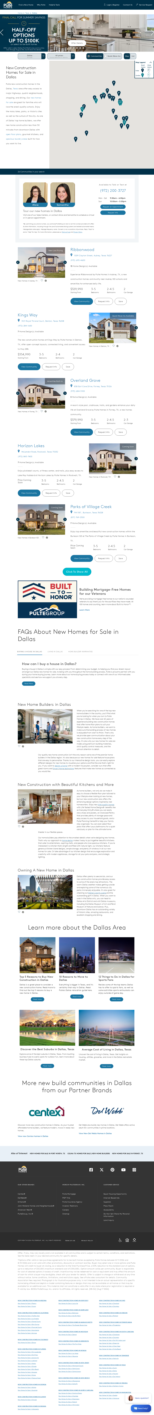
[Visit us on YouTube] (123, 1170)
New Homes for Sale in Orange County (29, 1321)
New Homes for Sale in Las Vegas (68, 1353)
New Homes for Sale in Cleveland (109, 1303)
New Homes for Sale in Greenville (109, 1343)
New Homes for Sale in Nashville (109, 1358)
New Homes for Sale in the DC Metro (69, 1316)
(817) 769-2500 (78, 517)
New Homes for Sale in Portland (108, 1316)
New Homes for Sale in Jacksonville (28, 1358)
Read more (37, 999)
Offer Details (77, 43)
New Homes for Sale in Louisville (68, 1303)
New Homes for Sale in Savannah (27, 1390)
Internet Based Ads (112, 1198)
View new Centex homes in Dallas (33, 1136)
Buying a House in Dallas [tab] (29, 652)
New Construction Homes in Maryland (73, 1310)
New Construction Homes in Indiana (32, 1406)
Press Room (108, 1206)
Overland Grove (86, 380)
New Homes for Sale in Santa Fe (67, 1384)
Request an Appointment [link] (113, 207)
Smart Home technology (63, 768)
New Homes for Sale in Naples (27, 1363)
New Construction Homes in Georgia (32, 1384)
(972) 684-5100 (78, 391)
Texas (27, 13)
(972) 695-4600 (78, 260)
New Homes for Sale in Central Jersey (69, 1371)
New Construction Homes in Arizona (32, 1300)
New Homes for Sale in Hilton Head (109, 1346)
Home (20, 13)
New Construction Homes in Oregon (113, 1313)
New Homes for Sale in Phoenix (27, 1303)
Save (121, 301)
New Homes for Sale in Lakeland (27, 1360)
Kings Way (28, 314)
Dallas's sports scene (97, 893)
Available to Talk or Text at (113, 185)
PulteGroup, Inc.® (25, 1214)
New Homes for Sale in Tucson (27, 1306)
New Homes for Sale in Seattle (108, 1395)
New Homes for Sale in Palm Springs (28, 1324)
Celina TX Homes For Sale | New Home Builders (88, 1153)
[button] (26, 5)
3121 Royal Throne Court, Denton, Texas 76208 (43, 321)
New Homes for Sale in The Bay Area (29, 1316)
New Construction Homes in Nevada (72, 1350)
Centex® (21, 1194)
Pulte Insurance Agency (72, 1202)
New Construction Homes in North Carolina (75, 1390)
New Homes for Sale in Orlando (27, 1366)
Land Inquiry (109, 1220)
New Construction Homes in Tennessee (114, 1355)
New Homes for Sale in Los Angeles (28, 1318)
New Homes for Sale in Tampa (27, 1375)
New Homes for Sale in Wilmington (68, 1405)
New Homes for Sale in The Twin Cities (69, 1344)
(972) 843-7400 (25, 456)
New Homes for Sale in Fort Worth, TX (47, 1153)
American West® (25, 1210)
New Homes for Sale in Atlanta (27, 1387)
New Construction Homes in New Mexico (74, 1378)
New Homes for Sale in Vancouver (109, 1398)
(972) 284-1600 (25, 325)
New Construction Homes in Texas (112, 1365)
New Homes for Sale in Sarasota (27, 1372)
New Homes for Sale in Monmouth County (70, 1366)
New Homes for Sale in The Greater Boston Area (72, 1325)
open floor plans (13, 134)
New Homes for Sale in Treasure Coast (29, 1378)
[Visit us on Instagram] (134, 1170)
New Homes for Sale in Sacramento (28, 1330)
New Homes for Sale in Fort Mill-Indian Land (112, 1340)
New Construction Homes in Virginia (113, 1383)
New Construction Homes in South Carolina (116, 1331)
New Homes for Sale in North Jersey (69, 1368)
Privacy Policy (87, 1240)
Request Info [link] (113, 213)
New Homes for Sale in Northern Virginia (111, 1386)
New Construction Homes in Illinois (32, 1397)
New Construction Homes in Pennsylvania (115, 1322)
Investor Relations (70, 1206)
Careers (65, 1210)
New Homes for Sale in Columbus (109, 1306)
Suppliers (107, 1202)
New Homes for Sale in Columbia (109, 1337)
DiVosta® (22, 1202)
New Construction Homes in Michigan (73, 1331)
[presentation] (1, 33)
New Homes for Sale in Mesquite (68, 1356)
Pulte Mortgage (69, 1194)
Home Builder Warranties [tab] (80, 652)
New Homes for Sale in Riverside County (30, 1327)
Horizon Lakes (31, 445)
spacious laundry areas (16, 139)
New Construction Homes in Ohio (112, 1300)
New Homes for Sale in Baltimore (68, 1313)
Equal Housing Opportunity (115, 1194)
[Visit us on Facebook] (91, 1170)
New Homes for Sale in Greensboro (68, 1399)
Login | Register (113, 5)
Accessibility (109, 1210)
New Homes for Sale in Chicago (27, 1400)
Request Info (103, 301)
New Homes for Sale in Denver (27, 1342)
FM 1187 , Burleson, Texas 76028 (88, 512)
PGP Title (66, 1198)
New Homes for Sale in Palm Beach (28, 1369)
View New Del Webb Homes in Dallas (95, 1133)
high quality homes (106, 804)
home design (67, 840)
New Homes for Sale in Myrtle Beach (110, 1349)
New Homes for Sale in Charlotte (68, 1396)
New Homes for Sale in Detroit (67, 1334)
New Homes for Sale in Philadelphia (109, 1325)
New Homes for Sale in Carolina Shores (70, 1393)
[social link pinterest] (46, 281)
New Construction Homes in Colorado (33, 1339)
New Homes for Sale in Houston (108, 1373)
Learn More (84, 610)
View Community (82, 301)
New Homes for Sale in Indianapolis (28, 1409)
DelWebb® (22, 1198)
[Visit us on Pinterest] (112, 1170)
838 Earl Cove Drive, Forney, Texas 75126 (93, 386)
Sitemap (65, 1214)
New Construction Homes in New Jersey (73, 1363)
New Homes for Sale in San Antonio (109, 1376)
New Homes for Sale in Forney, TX (127, 1153)
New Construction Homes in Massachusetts (75, 1322)
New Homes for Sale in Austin (108, 1368)
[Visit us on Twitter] (102, 1170)
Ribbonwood (82, 249)
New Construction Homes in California (33, 1313)
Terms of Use (70, 1240)
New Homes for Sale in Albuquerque (69, 1381)
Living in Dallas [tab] (55, 652)
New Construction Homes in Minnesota (73, 1341)
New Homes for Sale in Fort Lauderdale (29, 1352)
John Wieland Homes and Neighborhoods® (36, 1206)
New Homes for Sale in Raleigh (67, 1402)
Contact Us (127, 5)
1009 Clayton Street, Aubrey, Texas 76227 (93, 255)
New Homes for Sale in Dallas (108, 1371)
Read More (29, 683)
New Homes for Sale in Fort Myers (28, 1355)
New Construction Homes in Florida (32, 1349)
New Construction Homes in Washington (115, 1392)
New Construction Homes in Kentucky (73, 1300)
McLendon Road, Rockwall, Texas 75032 (40, 452)
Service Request (145, 5)
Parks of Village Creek (91, 506)
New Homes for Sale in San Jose (27, 1333)
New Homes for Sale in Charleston (109, 1334)
